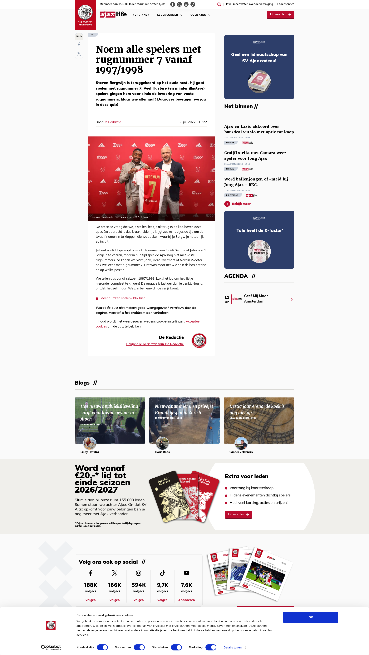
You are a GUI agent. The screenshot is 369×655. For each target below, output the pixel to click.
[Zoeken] (219, 4)
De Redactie (112, 122)
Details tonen (232, 647)
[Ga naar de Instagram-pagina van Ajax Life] (186, 4)
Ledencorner (167, 14)
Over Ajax (198, 14)
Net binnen (141, 14)
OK (311, 617)
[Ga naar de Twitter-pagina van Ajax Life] (179, 4)
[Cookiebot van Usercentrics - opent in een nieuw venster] (51, 647)
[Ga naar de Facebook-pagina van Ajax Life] (172, 4)
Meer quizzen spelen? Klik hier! (123, 298)
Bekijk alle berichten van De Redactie (155, 344)
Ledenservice (285, 4)
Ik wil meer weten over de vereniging (249, 4)
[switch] (139, 647)
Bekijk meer (241, 204)
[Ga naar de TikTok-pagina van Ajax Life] (192, 4)
